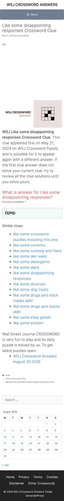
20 (30, 443)
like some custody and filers (37, 251)
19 (22, 443)
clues (7, 375)
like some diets (26, 267)
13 (30, 437)
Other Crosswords (41, 483)
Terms (37, 477)
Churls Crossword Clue (15, 379)
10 (5, 437)
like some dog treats (30, 289)
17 (5, 443)
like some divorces (29, 284)
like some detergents (31, 261)
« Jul (5, 465)
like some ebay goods (32, 317)
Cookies (52, 477)
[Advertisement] (32, 71)
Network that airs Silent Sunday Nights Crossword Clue (29, 382)
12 (22, 437)
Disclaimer (16, 483)
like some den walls (30, 256)
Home (10, 477)
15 (47, 437)
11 (13, 437)
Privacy (24, 477)
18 (13, 443)
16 (56, 437)
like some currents (29, 245)
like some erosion (28, 323)
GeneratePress (35, 495)
